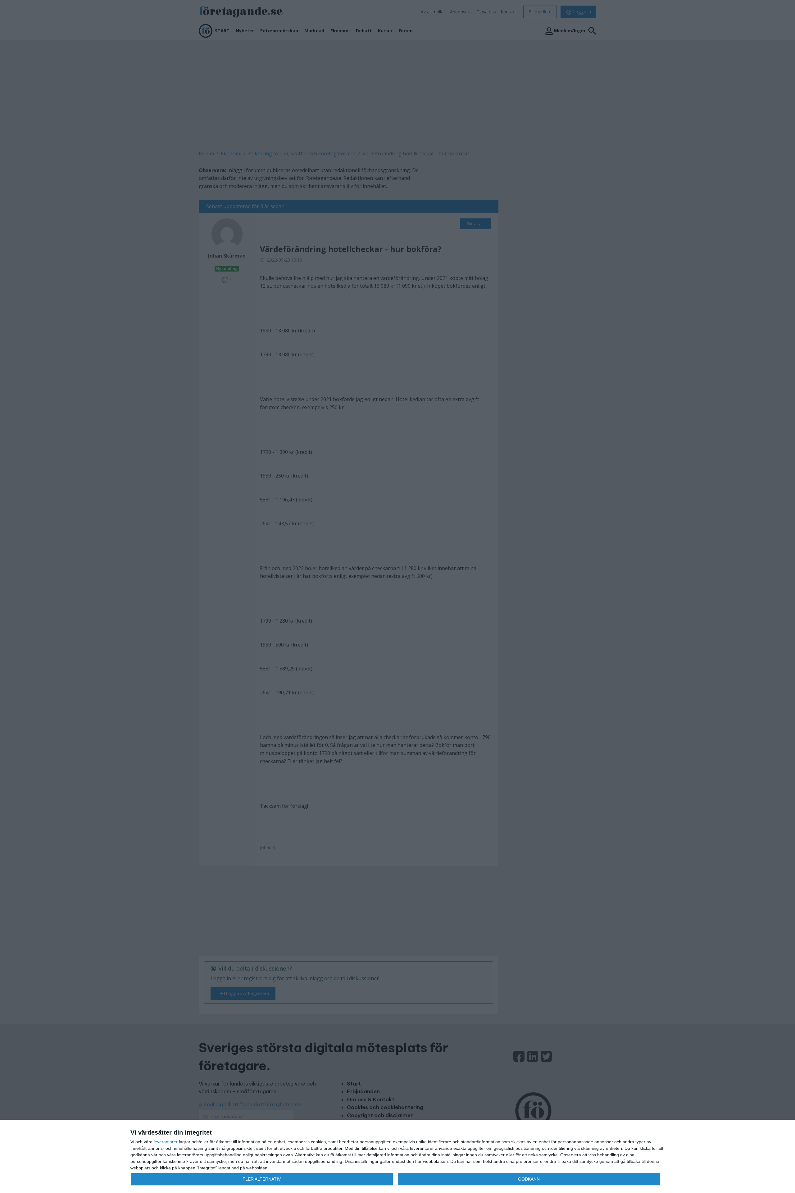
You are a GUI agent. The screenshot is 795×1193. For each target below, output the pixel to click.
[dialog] (397, 1156)
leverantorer (166, 1142)
